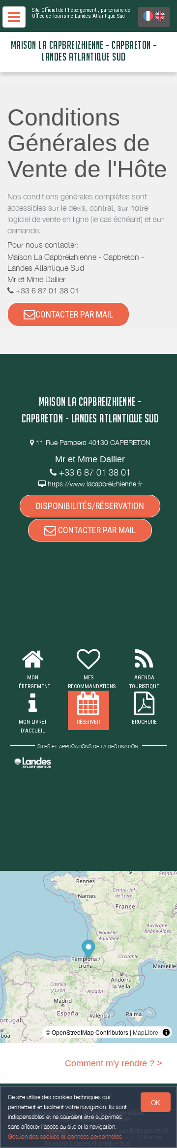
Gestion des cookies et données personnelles (65, 1136)
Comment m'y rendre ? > (113, 1063)
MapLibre (145, 1032)
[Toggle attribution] (166, 1032)
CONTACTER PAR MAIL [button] (74, 314)
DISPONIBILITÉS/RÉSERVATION (90, 506)
